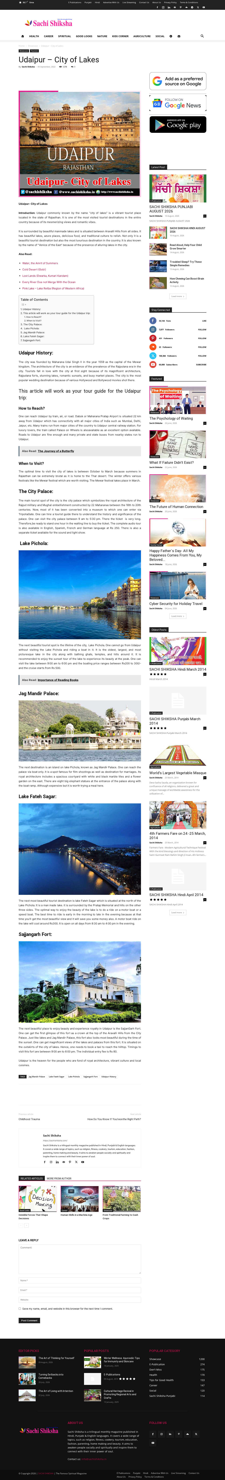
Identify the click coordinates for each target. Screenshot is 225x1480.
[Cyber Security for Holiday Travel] (177, 585)
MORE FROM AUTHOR (59, 1178)
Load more (176, 296)
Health (34, 36)
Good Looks (84, 36)
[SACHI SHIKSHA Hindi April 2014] (177, 876)
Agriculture (142, 36)
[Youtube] (203, 7)
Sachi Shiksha (28, 66)
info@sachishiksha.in (94, 1459)
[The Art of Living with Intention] (27, 1395)
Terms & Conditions (189, 2)
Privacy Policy (170, 2)
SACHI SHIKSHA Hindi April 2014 (176, 895)
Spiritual (64, 36)
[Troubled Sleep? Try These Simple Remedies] (158, 266)
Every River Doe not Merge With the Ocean (49, 282)
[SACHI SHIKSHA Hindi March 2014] (177, 651)
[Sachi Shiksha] (39, 1430)
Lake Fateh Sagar (56, 1076)
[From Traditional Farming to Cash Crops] (122, 1199)
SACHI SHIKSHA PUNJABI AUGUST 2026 (171, 209)
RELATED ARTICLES (32, 1178)
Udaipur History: (32, 309)
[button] (202, 36)
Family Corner (156, 545)
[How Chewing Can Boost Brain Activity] (158, 283)
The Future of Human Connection (176, 507)
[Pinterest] (180, 7)
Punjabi (88, 2)
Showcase (33, 45)
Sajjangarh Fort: (32, 340)
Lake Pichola (74, 1076)
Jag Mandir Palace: (34, 332)
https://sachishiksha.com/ (55, 1140)
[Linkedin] (169, 7)
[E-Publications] (92, 1379)
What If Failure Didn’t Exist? (171, 462)
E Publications (74, 2)
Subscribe (201, 364)
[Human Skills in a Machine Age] (80, 1199)
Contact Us (144, 2)
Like (204, 320)
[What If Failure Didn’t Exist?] (177, 444)
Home (22, 45)
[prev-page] (21, 1225)
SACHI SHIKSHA (46, 1473)
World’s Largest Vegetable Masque (177, 773)
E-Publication (156, 201)
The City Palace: (32, 324)
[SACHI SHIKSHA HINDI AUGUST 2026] (158, 232)
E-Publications (112, 1374)
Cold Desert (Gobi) (34, 269)
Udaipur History (108, 1076)
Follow (202, 329)
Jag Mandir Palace (37, 1076)
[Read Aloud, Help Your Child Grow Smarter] (158, 249)
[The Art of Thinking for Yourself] (27, 1362)
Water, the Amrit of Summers (40, 263)
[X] (198, 7)
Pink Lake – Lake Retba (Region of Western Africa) (53, 288)
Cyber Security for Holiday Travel (175, 604)
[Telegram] (192, 7)
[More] (201, 1097)
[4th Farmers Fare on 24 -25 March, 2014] (177, 815)
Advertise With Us (111, 2)
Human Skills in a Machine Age (76, 1215)
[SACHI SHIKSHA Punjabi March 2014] (177, 701)
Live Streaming (129, 2)
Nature (102, 36)
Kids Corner (120, 36)
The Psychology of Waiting (171, 418)
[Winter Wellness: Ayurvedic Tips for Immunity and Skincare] (92, 1362)
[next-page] (26, 1225)
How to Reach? (33, 317)
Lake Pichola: (31, 328)
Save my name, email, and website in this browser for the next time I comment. (67, 1308)
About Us (156, 2)
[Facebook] (157, 7)
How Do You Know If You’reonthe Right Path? (114, 1119)
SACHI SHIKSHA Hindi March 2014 (177, 669)
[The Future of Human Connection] (177, 488)
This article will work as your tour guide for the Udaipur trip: (56, 313)
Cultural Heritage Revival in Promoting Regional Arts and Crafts (120, 1394)
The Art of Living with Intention (55, 1391)
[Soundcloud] (186, 7)
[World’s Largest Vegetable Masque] (177, 755)
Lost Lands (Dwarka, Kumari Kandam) (45, 275)
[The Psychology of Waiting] (177, 400)
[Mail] (174, 7)
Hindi (97, 2)
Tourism (34, 51)
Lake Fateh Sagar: (33, 336)
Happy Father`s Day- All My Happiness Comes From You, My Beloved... (175, 555)
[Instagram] (163, 7)
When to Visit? (34, 320)
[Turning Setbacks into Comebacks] (27, 1379)
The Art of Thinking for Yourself (56, 1358)
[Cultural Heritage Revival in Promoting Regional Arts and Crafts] (92, 1395)
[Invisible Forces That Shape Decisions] (38, 1199)
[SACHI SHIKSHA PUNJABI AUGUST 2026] (177, 188)
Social (160, 36)
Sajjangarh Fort (90, 1076)
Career (48, 36)
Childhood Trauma (29, 1119)
